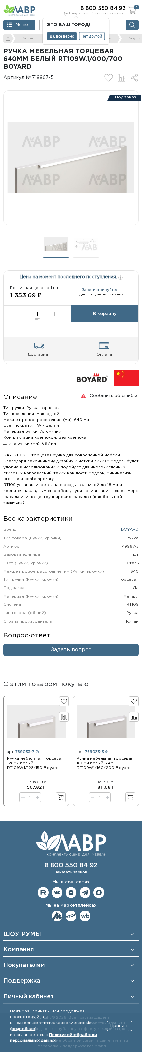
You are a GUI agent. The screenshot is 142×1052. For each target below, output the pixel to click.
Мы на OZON (71, 916)
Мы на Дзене (71, 892)
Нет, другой (91, 36)
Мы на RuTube (43, 892)
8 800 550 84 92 (71, 865)
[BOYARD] (92, 377)
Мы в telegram (85, 892)
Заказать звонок (107, 13)
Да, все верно (62, 36)
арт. (20, 752)
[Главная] (8, 38)
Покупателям (24, 965)
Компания (18, 949)
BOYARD (130, 529)
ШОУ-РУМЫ (22, 934)
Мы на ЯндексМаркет (57, 916)
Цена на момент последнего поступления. (68, 277)
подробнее (23, 1029)
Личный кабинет (28, 996)
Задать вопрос (71, 649)
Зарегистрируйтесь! (101, 290)
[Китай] (126, 377)
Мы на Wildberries (85, 916)
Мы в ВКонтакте (57, 892)
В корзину (105, 314)
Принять (119, 1026)
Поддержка (21, 981)
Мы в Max (98, 892)
